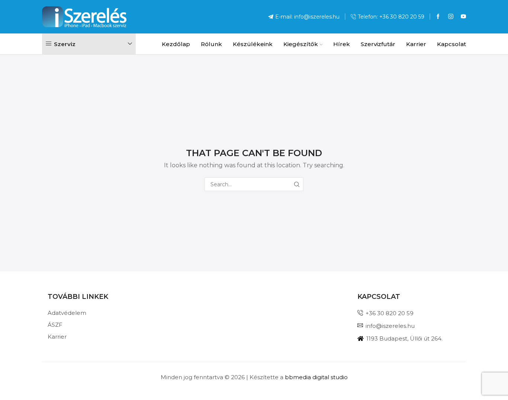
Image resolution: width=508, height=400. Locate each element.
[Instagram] (450, 17)
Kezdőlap (176, 44)
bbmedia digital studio (316, 377)
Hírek (341, 44)
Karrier (416, 44)
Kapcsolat (451, 44)
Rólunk (211, 44)
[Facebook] (438, 17)
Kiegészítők (300, 44)
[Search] (296, 184)
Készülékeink (253, 44)
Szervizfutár (378, 44)
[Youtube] (463, 17)
